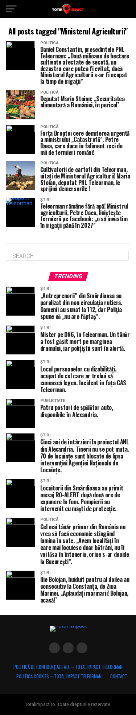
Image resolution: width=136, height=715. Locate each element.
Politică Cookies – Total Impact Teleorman (59, 676)
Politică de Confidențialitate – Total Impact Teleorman (68, 666)
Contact (118, 676)
